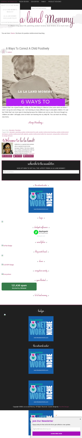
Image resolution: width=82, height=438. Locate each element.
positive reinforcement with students (18, 134)
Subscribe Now (56, 433)
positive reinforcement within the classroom (40, 134)
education (12, 132)
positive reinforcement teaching (47, 132)
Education (12, 130)
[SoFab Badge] (7, 245)
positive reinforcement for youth (29, 132)
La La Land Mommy (41, 19)
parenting (18, 132)
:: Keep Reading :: (35, 122)
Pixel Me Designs (64, 406)
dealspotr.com (41, 236)
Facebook (8, 156)
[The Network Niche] (41, 212)
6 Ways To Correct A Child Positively (27, 48)
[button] (56, 421)
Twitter (19, 156)
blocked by (21, 287)
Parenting (17, 130)
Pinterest (29, 156)
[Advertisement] (38, 40)
